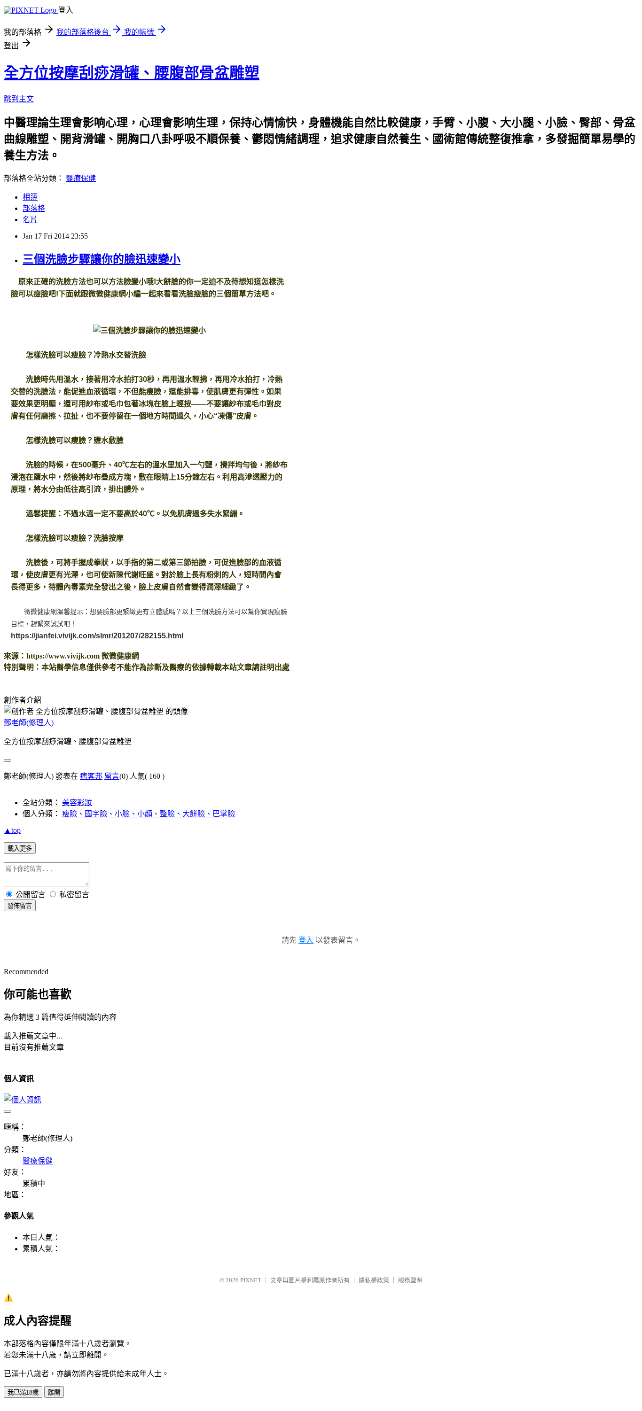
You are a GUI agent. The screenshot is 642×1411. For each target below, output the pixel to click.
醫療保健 (81, 178)
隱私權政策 (374, 1280)
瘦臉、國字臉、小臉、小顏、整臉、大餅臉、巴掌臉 (148, 814)
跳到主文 (19, 99)
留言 (111, 776)
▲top (12, 830)
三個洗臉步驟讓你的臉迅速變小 (101, 259)
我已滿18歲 (23, 1392)
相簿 (30, 197)
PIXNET (250, 1280)
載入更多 (20, 848)
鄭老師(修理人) (29, 723)
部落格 (34, 208)
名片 (30, 220)
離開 (54, 1392)
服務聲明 (410, 1280)
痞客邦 (91, 776)
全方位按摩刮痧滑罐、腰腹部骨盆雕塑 (131, 72)
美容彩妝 (77, 802)
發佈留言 (20, 905)
